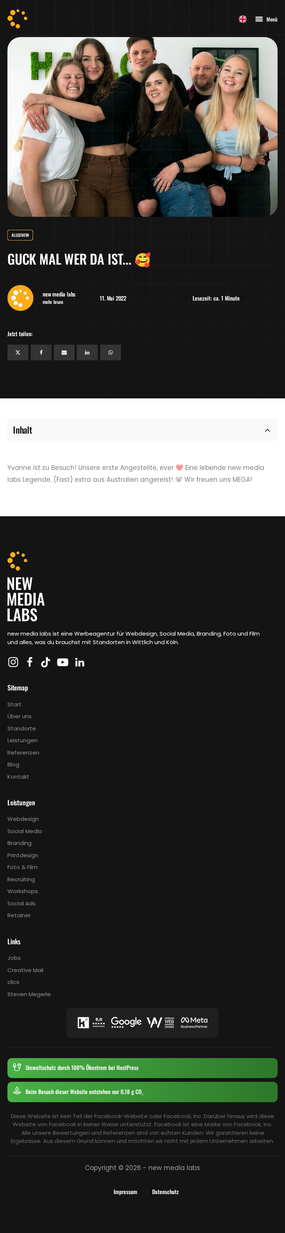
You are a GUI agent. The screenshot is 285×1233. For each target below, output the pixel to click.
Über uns (19, 716)
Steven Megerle (29, 994)
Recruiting (21, 879)
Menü (272, 19)
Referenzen (23, 752)
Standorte (21, 728)
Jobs (14, 958)
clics (13, 982)
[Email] (64, 352)
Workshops (22, 891)
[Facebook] (41, 352)
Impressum (125, 1191)
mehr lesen (53, 301)
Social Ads (21, 903)
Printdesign (22, 855)
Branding (19, 843)
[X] (17, 352)
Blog (13, 764)
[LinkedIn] (87, 352)
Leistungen (22, 740)
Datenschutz (165, 1191)
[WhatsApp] (110, 352)
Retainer (19, 915)
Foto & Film (22, 867)
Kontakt (18, 776)
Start (14, 704)
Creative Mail (25, 970)
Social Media (24, 831)
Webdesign (23, 819)
